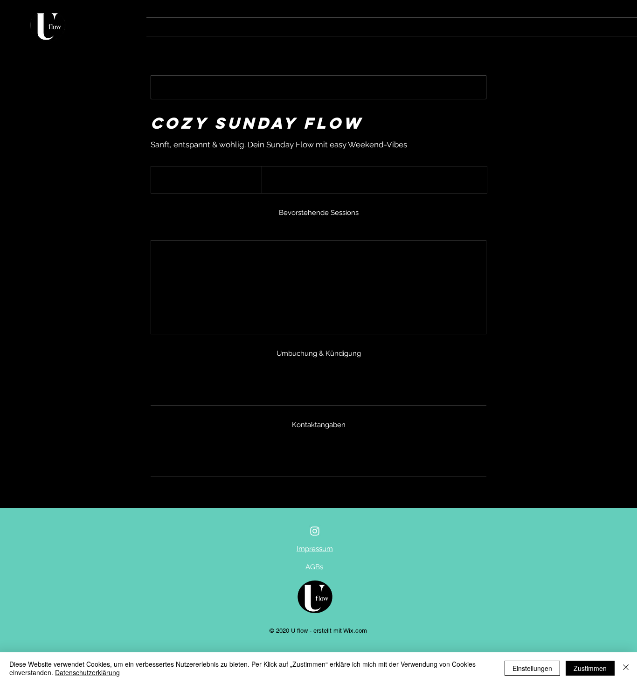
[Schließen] (625, 668)
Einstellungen (532, 668)
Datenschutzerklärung (87, 672)
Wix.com (355, 630)
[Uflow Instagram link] (315, 531)
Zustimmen (590, 668)
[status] (436, 228)
